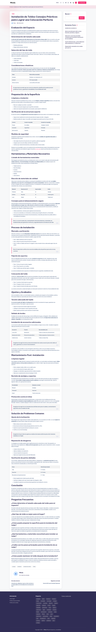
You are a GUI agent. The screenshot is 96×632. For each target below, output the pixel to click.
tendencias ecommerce (71, 28)
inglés (44, 609)
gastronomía (44, 607)
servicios (38, 620)
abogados (38, 598)
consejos (13, 566)
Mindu (12, 3)
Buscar (67, 14)
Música (43, 614)
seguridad (53, 618)
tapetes (43, 620)
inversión (54, 609)
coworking (45, 603)
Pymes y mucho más (66, 596)
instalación (19, 566)
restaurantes (56, 616)
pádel (51, 616)
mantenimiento (43, 611)
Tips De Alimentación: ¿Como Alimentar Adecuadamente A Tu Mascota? (74, 42)
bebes (43, 598)
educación (38, 605)
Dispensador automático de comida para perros (74, 47)
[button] (82, 3)
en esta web (38, 149)
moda (55, 611)
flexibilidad (38, 607)
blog (13, 13)
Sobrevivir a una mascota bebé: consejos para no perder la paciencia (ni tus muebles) (74, 37)
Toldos (34, 566)
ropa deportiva (42, 618)
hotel (50, 607)
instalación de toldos (27, 566)
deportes (50, 603)
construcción (38, 603)
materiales (50, 611)
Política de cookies (14, 602)
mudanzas (38, 614)
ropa (37, 618)
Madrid (37, 611)
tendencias (49, 620)
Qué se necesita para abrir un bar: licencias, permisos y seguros (73, 32)
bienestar (54, 598)
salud (48, 618)
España (53, 605)
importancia (38, 609)
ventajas (38, 622)
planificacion (38, 616)
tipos (54, 620)
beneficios (48, 598)
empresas (44, 605)
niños (48, 614)
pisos (52, 614)
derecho (55, 603)
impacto (54, 607)
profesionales (45, 616)
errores (49, 605)
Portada (11, 6)
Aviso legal (12, 598)
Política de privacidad (15, 600)
